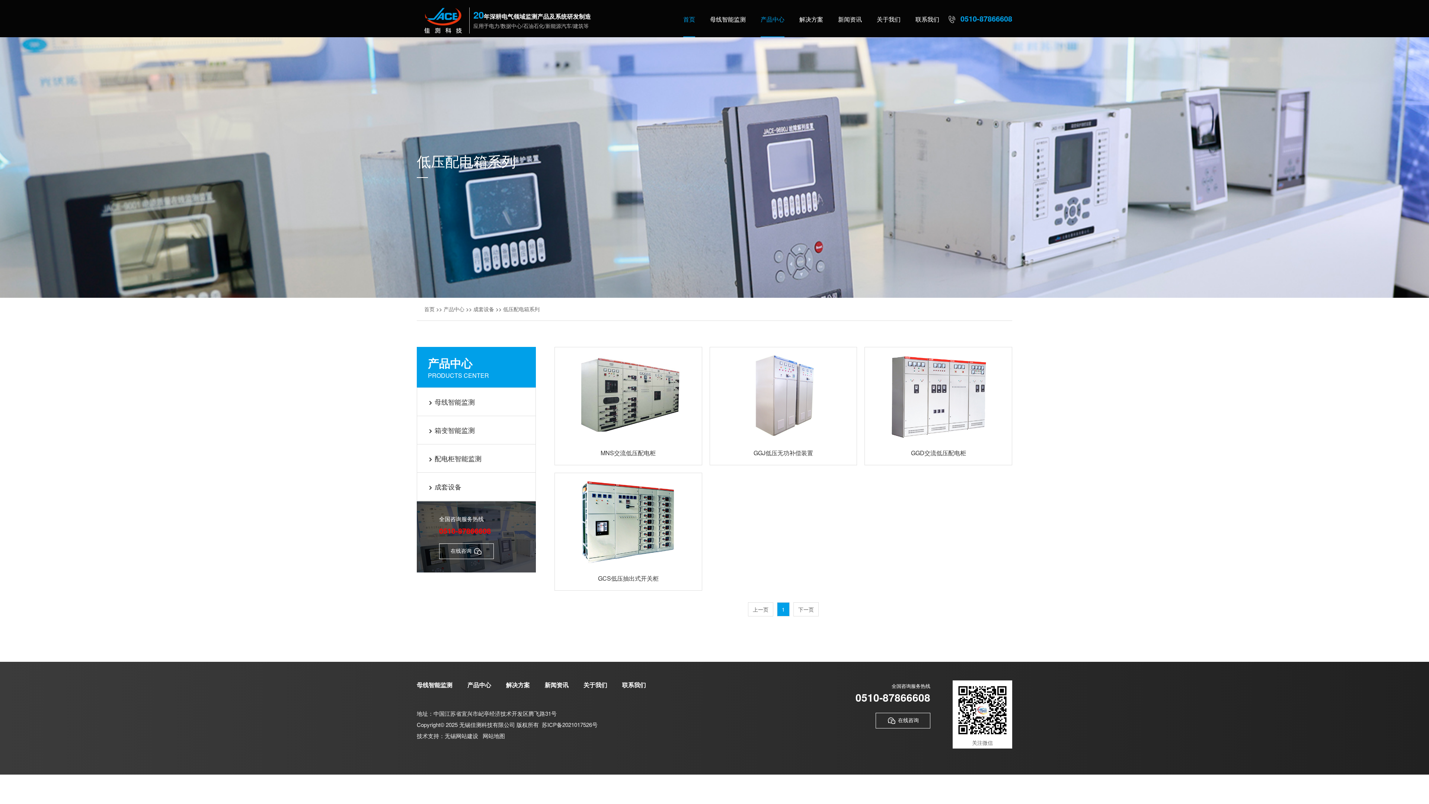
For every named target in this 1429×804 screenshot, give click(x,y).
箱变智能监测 (451, 430)
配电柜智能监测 (455, 458)
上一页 (760, 609)
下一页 (806, 609)
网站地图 (494, 736)
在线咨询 (466, 551)
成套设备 (483, 309)
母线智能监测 (728, 19)
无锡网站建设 (461, 736)
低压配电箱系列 (521, 309)
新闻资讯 (850, 19)
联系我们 (927, 19)
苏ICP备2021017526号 (570, 724)
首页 (689, 19)
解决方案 (811, 19)
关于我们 (889, 19)
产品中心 (772, 19)
